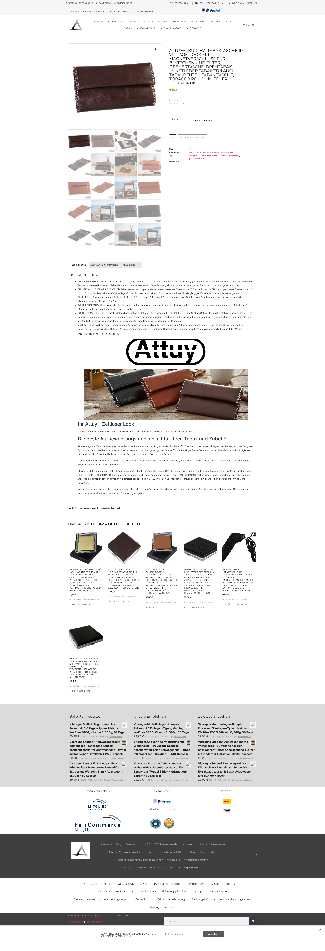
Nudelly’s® (197, 21)
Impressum (189, 844)
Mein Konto (115, 21)
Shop (133, 21)
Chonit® (215, 21)
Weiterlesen (153, 607)
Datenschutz (133, 844)
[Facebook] (256, 856)
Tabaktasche (193, 152)
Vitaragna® (179, 21)
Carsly (128, 28)
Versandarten (208, 852)
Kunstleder (192, 156)
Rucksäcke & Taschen (209, 152)
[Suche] (253, 921)
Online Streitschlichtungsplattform (165, 852)
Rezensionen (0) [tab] (131, 265)
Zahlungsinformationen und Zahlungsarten (149, 867)
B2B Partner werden (166, 844)
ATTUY (204, 158)
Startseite (96, 21)
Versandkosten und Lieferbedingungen (140, 859)
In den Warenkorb (192, 137)
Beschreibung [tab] (79, 265)
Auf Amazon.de (146, 28)
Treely (229, 21)
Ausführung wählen (234, 604)
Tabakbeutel (212, 156)
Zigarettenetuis (226, 152)
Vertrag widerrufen (190, 867)
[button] (155, 49)
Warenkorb (173, 859)
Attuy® (162, 21)
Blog (147, 21)
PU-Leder (202, 156)
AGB (147, 844)
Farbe (175, 119)
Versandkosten (180, 104)
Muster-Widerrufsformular (124, 852)
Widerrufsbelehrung (196, 859)
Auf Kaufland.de (170, 28)
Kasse (203, 844)
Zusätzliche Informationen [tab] (104, 265)
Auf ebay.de (193, 28)
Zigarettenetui (194, 158)
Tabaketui (223, 156)
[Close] (320, 929)
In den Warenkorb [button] (80, 604)
